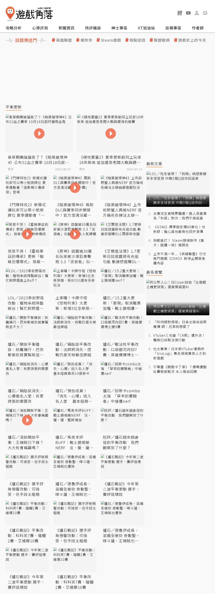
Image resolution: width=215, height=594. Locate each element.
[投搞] (179, 12)
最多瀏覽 (154, 272)
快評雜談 (93, 27)
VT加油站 (146, 27)
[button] (205, 12)
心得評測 (40, 27)
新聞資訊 (67, 27)
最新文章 (154, 163)
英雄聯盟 (64, 40)
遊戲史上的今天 (192, 40)
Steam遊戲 (111, 40)
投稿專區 (173, 27)
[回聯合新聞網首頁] (10, 14)
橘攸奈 (86, 40)
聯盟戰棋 (162, 40)
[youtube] (188, 12)
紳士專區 (119, 27)
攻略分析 (14, 27)
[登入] (196, 13)
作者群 (198, 27)
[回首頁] (29, 14)
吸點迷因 (138, 40)
